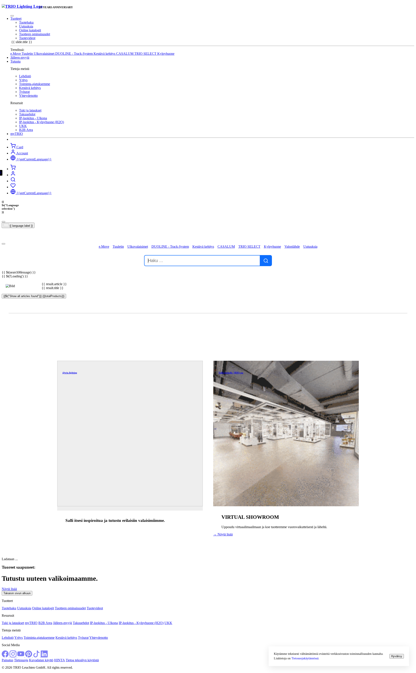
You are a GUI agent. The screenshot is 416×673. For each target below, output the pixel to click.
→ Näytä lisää (223, 534)
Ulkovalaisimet (44, 53)
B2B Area (26, 130)
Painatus (7, 660)
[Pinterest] (29, 656)
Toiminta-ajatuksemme (34, 84)
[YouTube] (21, 656)
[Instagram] (13, 656)
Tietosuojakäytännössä (304, 658)
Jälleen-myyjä (62, 623)
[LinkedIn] (44, 656)
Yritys (23, 80)
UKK (23, 126)
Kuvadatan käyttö (41, 660)
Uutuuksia (26, 26)
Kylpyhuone (165, 53)
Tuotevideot (27, 38)
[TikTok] (37, 656)
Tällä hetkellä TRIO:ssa (230, 372)
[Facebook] (6, 656)
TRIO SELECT (145, 53)
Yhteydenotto (28, 95)
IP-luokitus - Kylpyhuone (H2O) (41, 122)
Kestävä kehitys (105, 53)
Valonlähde (292, 246)
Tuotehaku (26, 22)
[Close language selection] (3, 221)
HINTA (59, 660)
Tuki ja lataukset (30, 110)
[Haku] (13, 181)
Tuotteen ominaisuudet (34, 34)
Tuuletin (28, 53)
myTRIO (31, 623)
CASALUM (125, 53)
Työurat (24, 92)
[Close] (12, 15)
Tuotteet (15, 18)
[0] (13, 169)
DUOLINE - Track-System (74, 53)
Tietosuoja (21, 660)
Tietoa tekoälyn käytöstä (82, 660)
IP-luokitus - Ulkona (33, 118)
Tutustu (15, 61)
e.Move (16, 53)
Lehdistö (25, 76)
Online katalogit (30, 30)
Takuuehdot (27, 114)
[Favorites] (13, 187)
